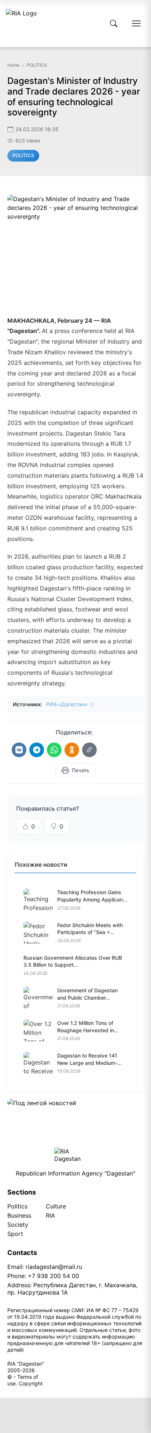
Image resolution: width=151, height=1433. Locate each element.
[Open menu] (136, 23)
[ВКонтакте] (19, 750)
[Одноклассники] (72, 750)
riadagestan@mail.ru (54, 1266)
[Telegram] (36, 750)
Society (17, 1224)
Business (19, 1215)
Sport (15, 1233)
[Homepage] (21, 23)
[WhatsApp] (54, 750)
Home (13, 65)
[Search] (114, 23)
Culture (56, 1206)
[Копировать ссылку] (89, 750)
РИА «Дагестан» (67, 704)
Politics (17, 1206)
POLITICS (37, 65)
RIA (50, 1215)
